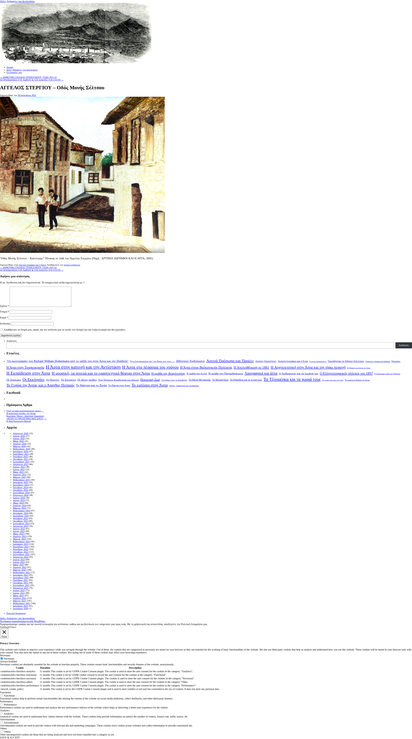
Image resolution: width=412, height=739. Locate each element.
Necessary (9, 658)
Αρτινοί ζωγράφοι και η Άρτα (32, 265)
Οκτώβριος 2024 (20, 490)
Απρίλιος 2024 (19, 505)
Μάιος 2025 (18, 472)
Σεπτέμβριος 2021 (21, 585)
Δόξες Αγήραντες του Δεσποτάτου (17, 1)
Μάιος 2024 (18, 503)
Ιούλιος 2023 (19, 529)
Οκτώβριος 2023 (20, 521)
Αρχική (9, 67)
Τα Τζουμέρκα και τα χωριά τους (292, 379)
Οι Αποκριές (13, 379)
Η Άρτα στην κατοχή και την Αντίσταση (83, 367)
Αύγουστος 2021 (20, 588)
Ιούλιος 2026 (19, 436)
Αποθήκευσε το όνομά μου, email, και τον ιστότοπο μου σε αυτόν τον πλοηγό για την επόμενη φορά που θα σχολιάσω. (65, 329)
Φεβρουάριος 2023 (21, 541)
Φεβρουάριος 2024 (21, 511)
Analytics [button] (5, 710)
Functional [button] (5, 692)
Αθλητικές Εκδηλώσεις (190, 361)
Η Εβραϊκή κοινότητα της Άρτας (358, 368)
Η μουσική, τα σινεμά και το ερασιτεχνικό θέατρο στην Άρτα (101, 373)
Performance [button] (6, 701)
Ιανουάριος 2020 (20, 608)
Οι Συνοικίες (68, 379)
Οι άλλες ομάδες (87, 379)
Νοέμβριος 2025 (20, 456)
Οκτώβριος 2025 (20, 459)
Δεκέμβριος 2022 (21, 547)
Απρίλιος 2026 (19, 444)
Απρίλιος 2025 (19, 474)
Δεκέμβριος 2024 (21, 485)
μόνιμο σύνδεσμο (72, 265)
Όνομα (4, 311)
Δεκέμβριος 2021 (21, 577)
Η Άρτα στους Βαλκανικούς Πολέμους (206, 367)
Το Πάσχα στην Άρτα (119, 385)
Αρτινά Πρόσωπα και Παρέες (230, 361)
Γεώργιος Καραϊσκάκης (317, 361)
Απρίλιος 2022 (19, 567)
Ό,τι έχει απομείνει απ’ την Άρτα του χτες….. (152, 361)
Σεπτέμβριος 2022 (21, 554)
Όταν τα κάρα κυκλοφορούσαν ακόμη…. (25, 411)
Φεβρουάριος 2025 (21, 480)
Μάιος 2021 (18, 595)
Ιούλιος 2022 (19, 559)
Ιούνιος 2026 (19, 438)
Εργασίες (396, 361)
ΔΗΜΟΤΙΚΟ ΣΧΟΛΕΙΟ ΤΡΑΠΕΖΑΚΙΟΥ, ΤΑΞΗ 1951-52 (28, 77)
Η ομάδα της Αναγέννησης (168, 373)
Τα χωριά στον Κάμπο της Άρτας (357, 380)
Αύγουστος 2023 (20, 526)
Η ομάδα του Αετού (197, 373)
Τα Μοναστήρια (220, 380)
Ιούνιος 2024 (19, 500)
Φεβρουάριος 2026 (21, 449)
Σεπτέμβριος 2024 (21, 492)
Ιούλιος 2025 (19, 467)
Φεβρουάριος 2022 (21, 572)
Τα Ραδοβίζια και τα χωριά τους (246, 380)
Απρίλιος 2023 (19, 536)
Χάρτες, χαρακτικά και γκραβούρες (184, 385)
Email (4, 317)
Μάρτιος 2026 (19, 446)
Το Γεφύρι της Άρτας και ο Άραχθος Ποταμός (40, 385)
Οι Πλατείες (53, 379)
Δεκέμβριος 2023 (21, 516)
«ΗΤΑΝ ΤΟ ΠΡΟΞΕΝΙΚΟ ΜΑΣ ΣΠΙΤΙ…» (26, 418)
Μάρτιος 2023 (19, 539)
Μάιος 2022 (18, 565)
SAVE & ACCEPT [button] (10, 737)
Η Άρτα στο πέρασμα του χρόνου (150, 367)
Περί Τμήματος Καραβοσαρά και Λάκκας (118, 380)
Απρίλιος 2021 (19, 598)
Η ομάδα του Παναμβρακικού (225, 373)
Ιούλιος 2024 (19, 498)
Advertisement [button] (7, 719)
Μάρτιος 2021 (19, 601)
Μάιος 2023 (18, 534)
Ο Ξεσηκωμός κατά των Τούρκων (387, 374)
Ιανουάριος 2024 (20, 513)
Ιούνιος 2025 (19, 469)
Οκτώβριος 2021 (20, 583)
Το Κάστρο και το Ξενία (91, 385)
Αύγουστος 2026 (20, 433)
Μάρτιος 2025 (19, 477)
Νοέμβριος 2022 (20, 549)
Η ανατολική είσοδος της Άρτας (21, 413)
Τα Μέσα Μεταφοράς (200, 380)
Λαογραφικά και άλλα (260, 373)
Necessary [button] (5, 655)
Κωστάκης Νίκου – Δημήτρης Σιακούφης (25, 416)
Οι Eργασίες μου (14, 72)
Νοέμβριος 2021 (20, 580)
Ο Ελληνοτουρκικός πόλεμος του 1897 (346, 373)
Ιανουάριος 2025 (20, 482)
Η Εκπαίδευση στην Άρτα (28, 373)
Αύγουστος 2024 (20, 495)
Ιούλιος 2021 (19, 590)
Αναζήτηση (11, 341)
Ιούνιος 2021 (19, 593)
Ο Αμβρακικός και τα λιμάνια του (298, 373)
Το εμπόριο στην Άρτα (149, 385)
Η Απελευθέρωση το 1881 (251, 367)
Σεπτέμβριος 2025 (21, 462)
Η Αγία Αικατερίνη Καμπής (18, 421)
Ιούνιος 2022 (19, 562)
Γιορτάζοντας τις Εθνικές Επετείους (346, 361)
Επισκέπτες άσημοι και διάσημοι (377, 361)
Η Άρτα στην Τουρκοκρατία (25, 367)
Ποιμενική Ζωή (150, 379)
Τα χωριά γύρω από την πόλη (332, 380)
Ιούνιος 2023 (19, 531)
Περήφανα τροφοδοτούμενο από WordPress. (23, 621)
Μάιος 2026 (18, 441)
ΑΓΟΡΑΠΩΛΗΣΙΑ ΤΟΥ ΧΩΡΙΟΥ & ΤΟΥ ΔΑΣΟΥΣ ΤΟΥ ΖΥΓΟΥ (31, 80)
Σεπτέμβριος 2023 (21, 523)
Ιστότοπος (5, 323)
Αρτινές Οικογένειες (265, 361)
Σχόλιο (4, 306)
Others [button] (3, 728)
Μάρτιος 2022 (19, 570)
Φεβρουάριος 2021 (21, 603)
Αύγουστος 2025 (20, 464)
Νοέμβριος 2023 (20, 518)
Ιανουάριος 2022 (20, 575)
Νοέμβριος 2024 (20, 487)
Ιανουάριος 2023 (20, 544)
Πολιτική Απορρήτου (16, 613)
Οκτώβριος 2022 (20, 552)
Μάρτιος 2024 (19, 508)
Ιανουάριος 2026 (20, 451)
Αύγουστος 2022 (20, 557)
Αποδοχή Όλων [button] (8, 627)
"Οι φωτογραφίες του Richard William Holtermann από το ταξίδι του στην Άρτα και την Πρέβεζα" (67, 361)
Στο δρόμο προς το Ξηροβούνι (174, 380)
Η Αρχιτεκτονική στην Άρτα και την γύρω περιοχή (308, 367)
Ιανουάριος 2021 (20, 606)
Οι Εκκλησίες (34, 379)
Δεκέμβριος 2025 (21, 454)
